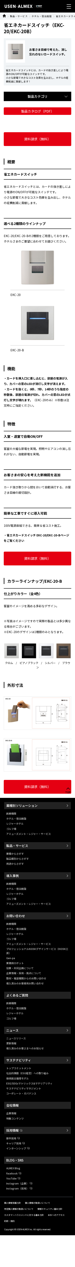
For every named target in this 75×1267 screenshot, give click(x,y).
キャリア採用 (13, 1143)
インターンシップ (16, 1148)
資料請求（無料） (37, 138)
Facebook (12, 1173)
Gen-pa (10, 958)
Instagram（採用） (17, 1188)
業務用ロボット (15, 963)
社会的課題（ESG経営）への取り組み (27, 1073)
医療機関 (11, 813)
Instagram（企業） (17, 1183)
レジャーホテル (15, 823)
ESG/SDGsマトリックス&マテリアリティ (29, 1083)
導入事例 (12, 875)
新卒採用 (11, 1138)
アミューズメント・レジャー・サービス (28, 833)
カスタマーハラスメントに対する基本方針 (24, 1214)
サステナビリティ (18, 1060)
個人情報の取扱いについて (37, 1202)
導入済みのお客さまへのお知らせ (25, 1048)
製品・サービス (19, 16)
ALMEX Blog (13, 1168)
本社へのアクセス (56, 1214)
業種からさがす (15, 853)
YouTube (11, 1178)
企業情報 (11, 1113)
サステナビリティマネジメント (23, 1088)
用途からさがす (15, 863)
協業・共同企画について (20, 968)
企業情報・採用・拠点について (23, 973)
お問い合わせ (15, 916)
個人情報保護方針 (12, 1202)
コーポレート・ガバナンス (21, 1093)
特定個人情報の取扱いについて (18, 1208)
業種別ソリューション (22, 805)
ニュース (12, 1030)
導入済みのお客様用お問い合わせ (25, 983)
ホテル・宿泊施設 (42, 16)
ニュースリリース (16, 1038)
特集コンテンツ (15, 1118)
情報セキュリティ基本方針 (50, 1208)
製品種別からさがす (17, 858)
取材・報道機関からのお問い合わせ (26, 978)
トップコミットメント (18, 1068)
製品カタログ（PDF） (37, 111)
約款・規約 (9, 1221)
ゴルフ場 (11, 828)
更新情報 (11, 1043)
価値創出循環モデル (17, 1078)
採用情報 (12, 1130)
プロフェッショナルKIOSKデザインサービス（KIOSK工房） (37, 951)
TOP (68, 792)
